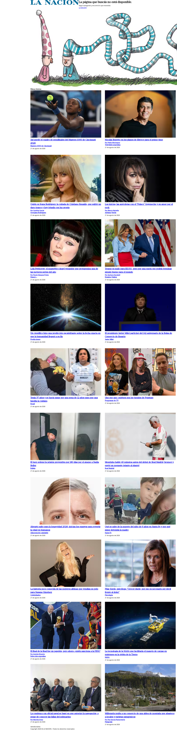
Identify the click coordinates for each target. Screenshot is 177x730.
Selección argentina (38, 656)
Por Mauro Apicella (112, 210)
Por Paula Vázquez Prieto (39, 275)
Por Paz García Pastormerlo (115, 720)
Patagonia (108, 722)
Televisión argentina (112, 145)
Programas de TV (112, 401)
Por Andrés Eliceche (37, 654)
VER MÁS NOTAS (35, 727)
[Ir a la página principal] (54, 4)
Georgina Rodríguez (38, 213)
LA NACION (83, 8)
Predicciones (35, 339)
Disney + (33, 277)
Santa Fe (108, 533)
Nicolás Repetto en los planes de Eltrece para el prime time (134, 140)
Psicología (109, 595)
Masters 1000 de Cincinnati (41, 146)
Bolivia (32, 468)
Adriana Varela (110, 213)
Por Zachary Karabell (112, 275)
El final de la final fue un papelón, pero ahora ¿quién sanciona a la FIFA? (65, 651)
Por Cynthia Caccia (37, 210)
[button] (65, 114)
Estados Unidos (111, 277)
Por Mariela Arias (36, 720)
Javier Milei (109, 339)
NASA (107, 657)
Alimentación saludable (39, 533)
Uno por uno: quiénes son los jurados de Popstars (129, 398)
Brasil (32, 404)
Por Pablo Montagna (112, 143)
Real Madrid (109, 468)
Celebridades (35, 595)
